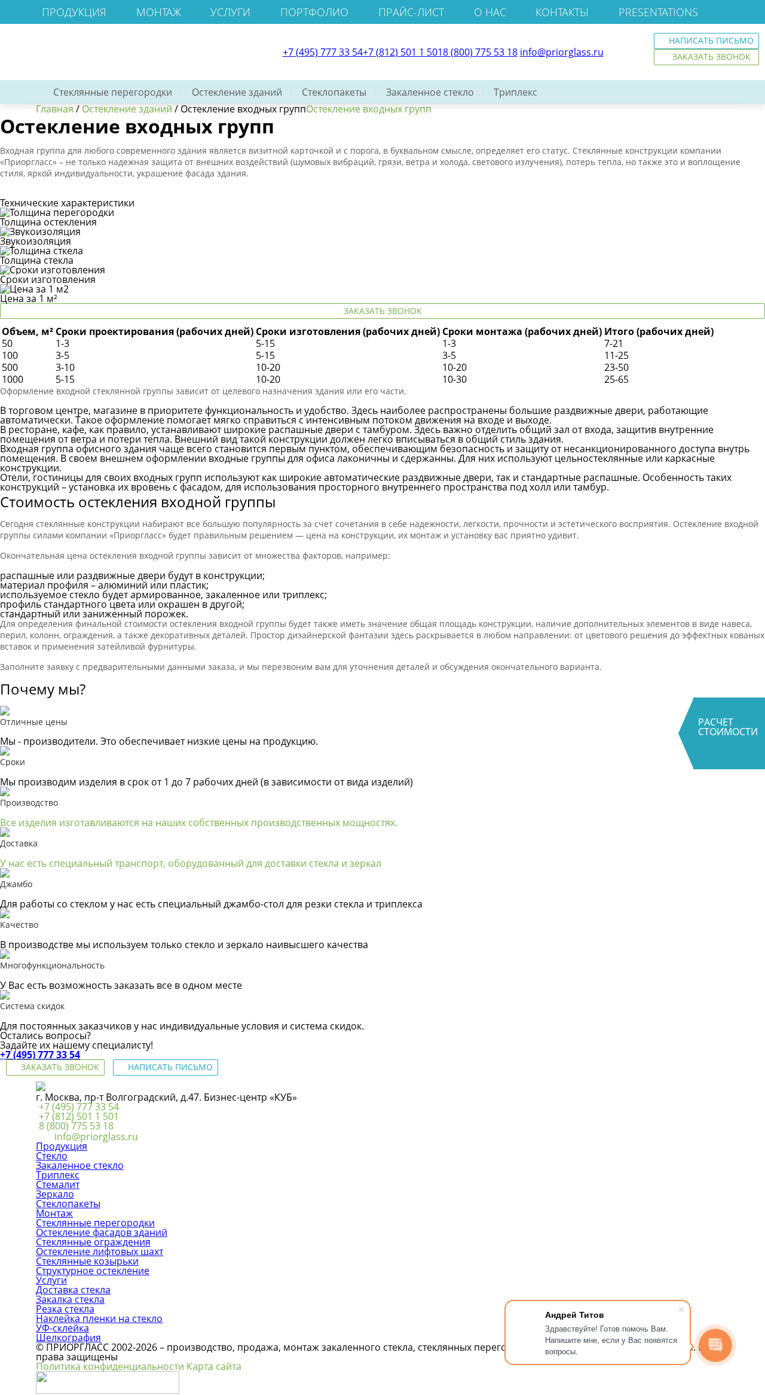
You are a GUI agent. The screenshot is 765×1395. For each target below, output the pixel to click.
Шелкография (68, 1337)
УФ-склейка (62, 1328)
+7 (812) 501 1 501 (403, 52)
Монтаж (158, 12)
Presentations (658, 12)
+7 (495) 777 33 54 (323, 52)
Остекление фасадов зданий (101, 1232)
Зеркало (55, 1194)
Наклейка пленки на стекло (99, 1318)
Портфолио (314, 12)
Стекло (52, 1155)
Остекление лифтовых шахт (99, 1251)
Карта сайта (213, 1366)
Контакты (562, 12)
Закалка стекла (70, 1299)
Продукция (74, 12)
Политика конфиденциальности (110, 1366)
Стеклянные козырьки (87, 1261)
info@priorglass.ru (562, 52)
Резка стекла (65, 1308)
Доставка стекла (73, 1289)
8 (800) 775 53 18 (480, 52)
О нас (490, 12)
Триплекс (515, 92)
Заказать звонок (383, 310)
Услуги (230, 12)
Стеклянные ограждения (93, 1241)
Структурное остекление (92, 1270)
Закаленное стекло (430, 92)
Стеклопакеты (334, 92)
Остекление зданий (237, 92)
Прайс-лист (411, 12)
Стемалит (57, 1184)
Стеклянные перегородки (112, 92)
